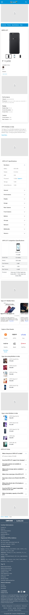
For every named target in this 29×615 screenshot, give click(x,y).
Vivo (25, 548)
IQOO (13, 550)
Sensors (6, 233)
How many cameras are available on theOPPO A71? (11, 464)
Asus (18, 556)
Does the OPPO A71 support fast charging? (13, 460)
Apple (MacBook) (23, 556)
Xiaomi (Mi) (19, 552)
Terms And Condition (6, 531)
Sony (14, 552)
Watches (5, 608)
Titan (7, 559)
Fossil (17, 559)
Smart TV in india (5, 575)
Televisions (24, 606)
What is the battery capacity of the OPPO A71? (12, 494)
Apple (18, 548)
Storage (6, 220)
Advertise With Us (5, 534)
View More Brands (5, 351)
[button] (14, 43)
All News (3, 585)
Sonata (24, 559)
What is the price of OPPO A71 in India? (12, 453)
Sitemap (3, 536)
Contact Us (3, 527)
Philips (6, 554)
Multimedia (7, 229)
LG (12, 552)
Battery (6, 216)
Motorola (2, 550)
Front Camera (7, 212)
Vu (25, 552)
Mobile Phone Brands (6, 566)
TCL (23, 552)
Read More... (5, 135)
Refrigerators (9, 606)
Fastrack (10, 559)
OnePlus (22, 548)
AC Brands (3, 577)
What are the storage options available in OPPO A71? (12, 469)
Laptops (14, 608)
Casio (14, 559)
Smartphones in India (6, 570)
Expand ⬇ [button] (20, 178)
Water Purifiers (17, 610)
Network (6, 224)
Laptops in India (5, 571)
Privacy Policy (4, 532)
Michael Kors (3, 561)
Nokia (6, 550)
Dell (15, 556)
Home (2, 516)
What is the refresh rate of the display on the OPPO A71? (12, 483)
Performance (7, 194)
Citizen (11, 561)
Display (6, 199)
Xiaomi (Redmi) (13, 548)
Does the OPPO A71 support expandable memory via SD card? (12, 489)
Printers (10, 608)
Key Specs (6, 165)
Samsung (7, 548)
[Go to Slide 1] (8, 56)
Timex (20, 559)
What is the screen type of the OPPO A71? (13, 474)
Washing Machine (21, 608)
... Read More (11, 321)
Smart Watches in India (6, 573)
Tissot (8, 561)
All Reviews (3, 586)
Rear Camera (7, 207)
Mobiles (6, 516)
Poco (10, 550)
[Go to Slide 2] (14, 56)
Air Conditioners (17, 606)
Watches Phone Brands (6, 568)
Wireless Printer (4, 578)
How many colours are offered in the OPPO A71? (13, 478)
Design (5, 203)
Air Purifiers (10, 610)
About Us (3, 529)
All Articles (3, 588)
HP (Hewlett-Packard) (9, 556)
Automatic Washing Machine (7, 580)
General (6, 190)
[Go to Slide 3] (20, 56)
